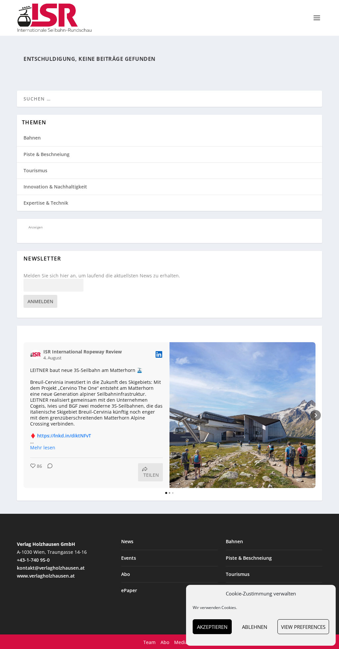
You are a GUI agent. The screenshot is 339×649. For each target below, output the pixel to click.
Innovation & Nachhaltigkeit (55, 186)
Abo (125, 574)
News (127, 541)
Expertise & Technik (46, 203)
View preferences (303, 627)
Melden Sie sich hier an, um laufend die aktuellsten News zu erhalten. (102, 276)
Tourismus (35, 170)
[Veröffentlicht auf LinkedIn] (159, 354)
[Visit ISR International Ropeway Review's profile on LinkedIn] (35, 354)
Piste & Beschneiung (47, 154)
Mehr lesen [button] (42, 448)
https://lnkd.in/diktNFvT (64, 435)
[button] (23, 415)
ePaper (129, 590)
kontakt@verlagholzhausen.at (51, 568)
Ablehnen (254, 627)
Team (149, 642)
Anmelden (40, 301)
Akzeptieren (212, 627)
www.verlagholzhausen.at (46, 576)
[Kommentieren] (48, 472)
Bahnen (32, 138)
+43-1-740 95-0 (33, 560)
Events (128, 558)
